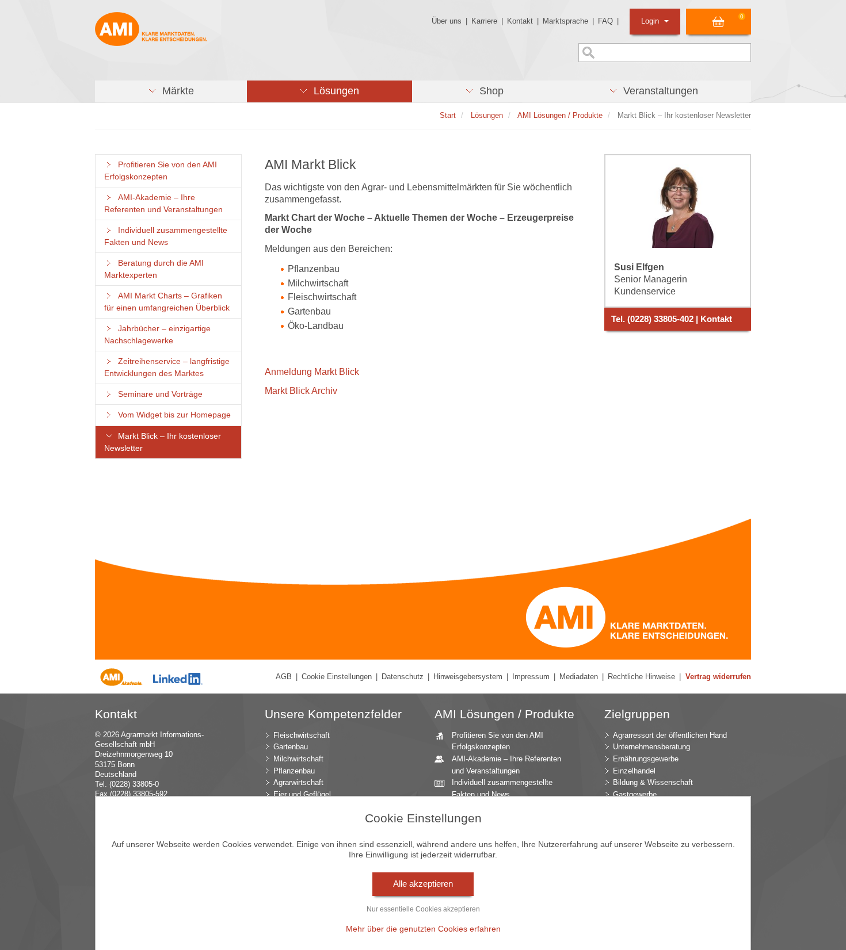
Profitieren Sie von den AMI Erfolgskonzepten (160, 170)
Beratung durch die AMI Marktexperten (154, 269)
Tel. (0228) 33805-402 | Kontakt (671, 319)
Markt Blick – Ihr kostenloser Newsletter (162, 442)
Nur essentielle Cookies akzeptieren (423, 909)
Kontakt (520, 21)
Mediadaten (578, 676)
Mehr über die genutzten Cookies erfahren (423, 928)
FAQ (605, 21)
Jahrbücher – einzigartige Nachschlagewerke (157, 334)
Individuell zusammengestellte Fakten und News (165, 236)
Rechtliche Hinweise (641, 676)
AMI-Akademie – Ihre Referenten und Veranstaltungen (163, 203)
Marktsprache (565, 21)
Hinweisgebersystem (467, 676)
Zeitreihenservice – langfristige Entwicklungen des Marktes (167, 367)
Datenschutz (403, 676)
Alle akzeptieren (423, 883)
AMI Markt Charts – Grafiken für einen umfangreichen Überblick (167, 302)
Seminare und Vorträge (158, 394)
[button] (171, 91)
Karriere (484, 21)
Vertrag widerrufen (718, 676)
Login (651, 21)
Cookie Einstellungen (337, 676)
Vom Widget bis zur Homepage (172, 415)
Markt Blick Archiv (301, 391)
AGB (284, 676)
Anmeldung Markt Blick (312, 372)
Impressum (531, 676)
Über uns (447, 21)
